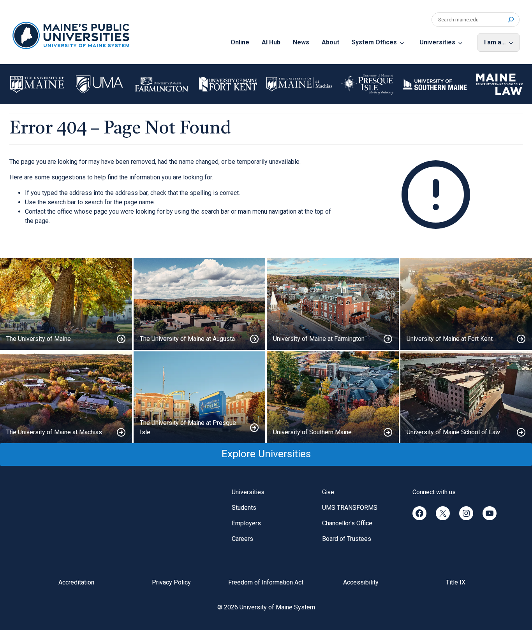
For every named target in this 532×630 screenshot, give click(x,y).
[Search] (511, 19)
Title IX (455, 582)
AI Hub (271, 42)
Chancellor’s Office (347, 523)
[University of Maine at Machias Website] (66, 397)
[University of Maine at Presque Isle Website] (200, 397)
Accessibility (361, 582)
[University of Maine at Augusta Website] (200, 304)
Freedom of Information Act (265, 582)
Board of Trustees (346, 538)
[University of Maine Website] (66, 304)
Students (244, 507)
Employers (246, 523)
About (330, 42)
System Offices (374, 42)
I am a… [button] (495, 42)
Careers (242, 538)
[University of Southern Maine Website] (333, 397)
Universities (437, 42)
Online (240, 42)
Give (328, 492)
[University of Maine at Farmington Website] (333, 304)
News (301, 42)
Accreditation (76, 582)
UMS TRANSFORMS (349, 507)
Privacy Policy (171, 582)
